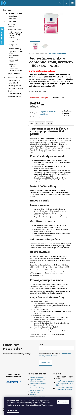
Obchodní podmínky (37, 388)
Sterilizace (11, 91)
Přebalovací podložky (13, 65)
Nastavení (12, 410)
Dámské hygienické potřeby (15, 41)
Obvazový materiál (14, 86)
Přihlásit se (46, 363)
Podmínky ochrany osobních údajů (36, 391)
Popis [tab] (31, 123)
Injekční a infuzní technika (14, 74)
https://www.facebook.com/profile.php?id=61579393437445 (65, 383)
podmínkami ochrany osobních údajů (55, 355)
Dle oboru (11, 24)
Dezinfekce (12, 19)
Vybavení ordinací (14, 96)
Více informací (47, 405)
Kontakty (33, 395)
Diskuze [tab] (49, 123)
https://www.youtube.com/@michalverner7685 (64, 388)
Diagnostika (12, 21)
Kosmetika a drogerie (15, 78)
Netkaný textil (13, 83)
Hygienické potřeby (15, 29)
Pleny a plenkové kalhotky (14, 56)
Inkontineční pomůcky (13, 45)
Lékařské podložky (15, 49)
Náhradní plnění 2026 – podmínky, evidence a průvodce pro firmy (38, 379)
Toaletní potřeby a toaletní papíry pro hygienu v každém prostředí (15, 34)
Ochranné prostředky (15, 88)
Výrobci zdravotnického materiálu (38, 385)
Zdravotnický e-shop (14, 13)
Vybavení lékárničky (15, 94)
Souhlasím (62, 402)
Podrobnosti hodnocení (57, 53)
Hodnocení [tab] (40, 123)
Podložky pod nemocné (13, 61)
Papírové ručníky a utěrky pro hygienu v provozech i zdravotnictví (48, 112)
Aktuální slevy (13, 16)
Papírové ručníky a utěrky (16, 52)
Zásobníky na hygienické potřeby (15, 70)
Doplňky (11, 27)
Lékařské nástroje (14, 80)
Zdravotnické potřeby (37, 397)
